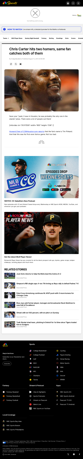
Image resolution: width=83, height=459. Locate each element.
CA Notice (21, 442)
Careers (11, 441)
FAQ (28, 441)
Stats (67, 38)
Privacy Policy (61, 441)
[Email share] (20, 64)
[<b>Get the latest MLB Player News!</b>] (41, 233)
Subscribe (7, 363)
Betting (51, 38)
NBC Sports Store (35, 441)
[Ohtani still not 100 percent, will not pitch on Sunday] (9, 315)
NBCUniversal (14, 446)
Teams (5, 38)
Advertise (5, 441)
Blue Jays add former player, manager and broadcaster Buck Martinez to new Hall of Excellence (45, 304)
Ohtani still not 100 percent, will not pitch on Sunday (37, 313)
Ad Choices (52, 441)
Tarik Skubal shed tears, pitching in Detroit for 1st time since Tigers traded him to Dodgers (46, 323)
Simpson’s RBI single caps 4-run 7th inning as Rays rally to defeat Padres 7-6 (47, 283)
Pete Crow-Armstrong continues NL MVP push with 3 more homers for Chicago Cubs (45, 294)
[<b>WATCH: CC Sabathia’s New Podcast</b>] (41, 177)
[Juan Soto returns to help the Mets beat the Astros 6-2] (9, 276)
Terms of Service (30, 442)
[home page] (10, 3)
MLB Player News (16, 38)
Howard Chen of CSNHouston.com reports (26, 131)
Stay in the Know (8, 353)
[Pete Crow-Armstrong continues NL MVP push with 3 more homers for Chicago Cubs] (9, 295)
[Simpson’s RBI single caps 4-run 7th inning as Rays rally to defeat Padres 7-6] (9, 285)
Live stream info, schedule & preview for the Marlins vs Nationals (44, 29)
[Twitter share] (16, 64)
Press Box (44, 441)
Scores (73, 38)
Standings (59, 38)
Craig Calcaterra (16, 59)
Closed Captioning (20, 441)
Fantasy (44, 38)
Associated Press (21, 278)
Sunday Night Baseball (32, 38)
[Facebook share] (11, 64)
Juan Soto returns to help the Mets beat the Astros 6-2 (38, 274)
